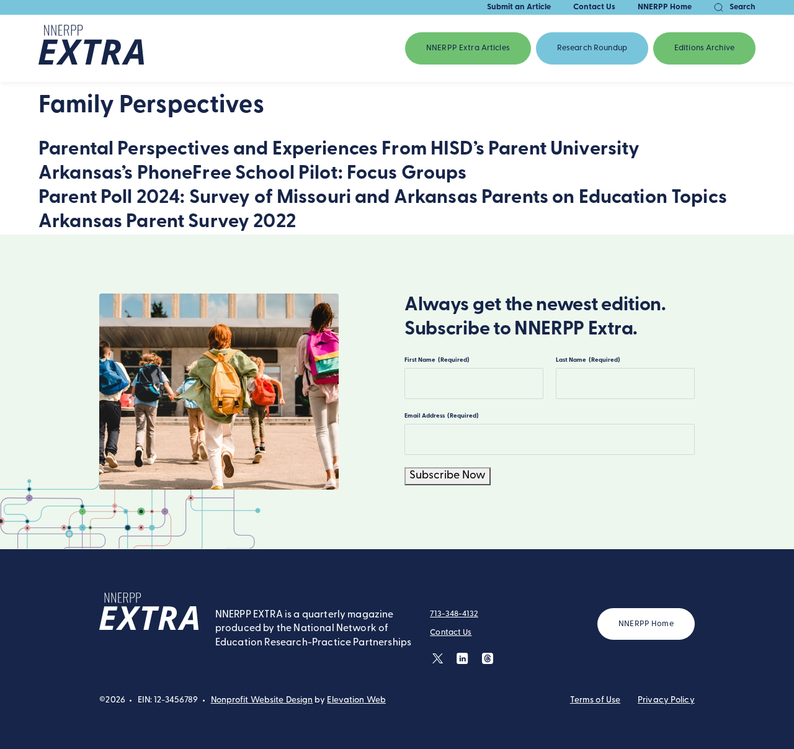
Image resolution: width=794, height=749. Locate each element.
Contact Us (594, 7)
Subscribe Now (447, 476)
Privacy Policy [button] (666, 700)
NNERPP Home (665, 7)
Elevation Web (356, 700)
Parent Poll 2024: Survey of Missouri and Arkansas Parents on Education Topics (382, 198)
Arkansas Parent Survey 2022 (167, 222)
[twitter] (437, 658)
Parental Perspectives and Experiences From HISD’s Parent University (339, 149)
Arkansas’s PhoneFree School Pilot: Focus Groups (252, 174)
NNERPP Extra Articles (468, 48)
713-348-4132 (454, 614)
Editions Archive (704, 48)
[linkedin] (462, 658)
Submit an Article (519, 7)
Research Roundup (592, 48)
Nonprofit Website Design (262, 700)
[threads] (487, 658)
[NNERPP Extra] (91, 48)
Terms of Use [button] (595, 700)
